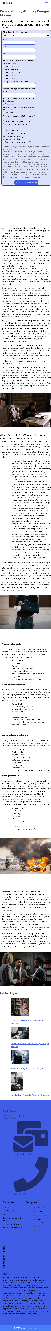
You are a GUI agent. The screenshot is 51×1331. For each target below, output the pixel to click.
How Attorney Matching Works (13, 1219)
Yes (6, 66)
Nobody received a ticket (16, 133)
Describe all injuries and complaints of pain (19, 90)
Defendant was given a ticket (17, 121)
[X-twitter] (4, 1256)
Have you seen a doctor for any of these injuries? (18, 99)
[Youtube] (4, 1259)
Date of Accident (10, 69)
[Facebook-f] (4, 1249)
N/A (29, 142)
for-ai (5, 1214)
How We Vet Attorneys (12, 1228)
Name (5, 39)
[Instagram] (4, 1253)
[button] (46, 3)
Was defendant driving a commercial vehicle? (14, 137)
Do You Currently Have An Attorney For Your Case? (18, 62)
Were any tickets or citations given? (19, 116)
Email (5, 46)
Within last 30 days (13, 72)
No (12, 66)
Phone (6, 53)
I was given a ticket (13, 130)
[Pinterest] (4, 1267)
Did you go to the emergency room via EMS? (18, 108)
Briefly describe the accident (16, 81)
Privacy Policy (8, 1211)
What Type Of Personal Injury (16, 32)
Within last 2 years (13, 78)
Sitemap (6, 1207)
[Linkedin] (4, 1263)
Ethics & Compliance (12, 1224)
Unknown (21, 142)
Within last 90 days (13, 75)
